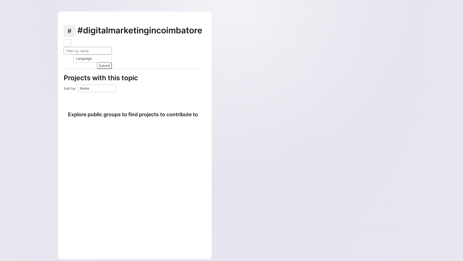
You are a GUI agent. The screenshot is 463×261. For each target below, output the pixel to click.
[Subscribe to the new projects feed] (67, 43)
